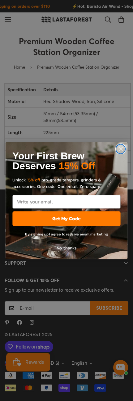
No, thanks (67, 247)
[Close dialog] (121, 149)
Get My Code (66, 218)
